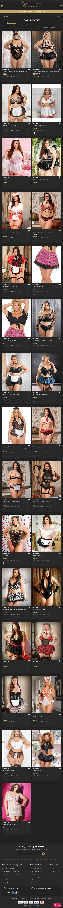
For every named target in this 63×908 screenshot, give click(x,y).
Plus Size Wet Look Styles (10, 880)
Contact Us (54, 880)
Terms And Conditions (37, 871)
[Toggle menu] (2, 6)
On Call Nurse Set (38, 717)
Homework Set (37, 770)
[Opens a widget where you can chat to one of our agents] (57, 905)
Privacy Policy (34, 874)
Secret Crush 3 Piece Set (40, 394)
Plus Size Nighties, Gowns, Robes (12, 874)
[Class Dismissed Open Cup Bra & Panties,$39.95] (46, 425)
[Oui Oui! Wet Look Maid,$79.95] (16, 694)
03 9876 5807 (15, 888)
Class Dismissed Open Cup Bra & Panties (44, 448)
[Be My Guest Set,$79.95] (46, 533)
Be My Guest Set (37, 555)
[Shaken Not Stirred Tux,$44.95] (16, 748)
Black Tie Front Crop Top (9, 340)
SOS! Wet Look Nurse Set (9, 663)
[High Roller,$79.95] (16, 533)
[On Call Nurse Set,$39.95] (46, 694)
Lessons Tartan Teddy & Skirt (41, 663)
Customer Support (44, 888)
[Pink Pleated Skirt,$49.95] (46, 264)
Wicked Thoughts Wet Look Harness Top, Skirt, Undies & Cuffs (46, 72)
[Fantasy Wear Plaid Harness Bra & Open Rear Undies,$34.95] (46, 210)
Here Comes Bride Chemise (10, 824)
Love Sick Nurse (6, 179)
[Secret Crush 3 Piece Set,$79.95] (46, 372)
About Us (53, 871)
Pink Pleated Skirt (38, 286)
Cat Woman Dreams (39, 609)
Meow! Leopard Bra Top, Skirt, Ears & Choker (14, 609)
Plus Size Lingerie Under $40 (11, 871)
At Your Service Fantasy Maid (10, 394)
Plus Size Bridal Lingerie (9, 877)
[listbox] (54, 27)
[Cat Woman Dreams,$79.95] (46, 587)
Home (52, 868)
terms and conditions (49, 859)
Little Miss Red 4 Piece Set (9, 286)
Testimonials (54, 874)
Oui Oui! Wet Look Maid (8, 717)
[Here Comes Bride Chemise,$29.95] (16, 802)
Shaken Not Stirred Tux (8, 770)
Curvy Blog (54, 877)
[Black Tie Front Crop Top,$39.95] (16, 318)
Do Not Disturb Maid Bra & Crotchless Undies (15, 502)
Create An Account (36, 868)
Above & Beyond (34, 906)
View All (6, 883)
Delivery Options (35, 880)
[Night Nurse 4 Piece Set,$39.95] (46, 103)
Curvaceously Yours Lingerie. (24, 898)
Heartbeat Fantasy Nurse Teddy (11, 233)
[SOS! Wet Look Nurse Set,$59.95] (16, 641)
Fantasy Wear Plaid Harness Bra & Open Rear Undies (46, 233)
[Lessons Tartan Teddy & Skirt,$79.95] (46, 641)
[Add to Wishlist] (29, 70)
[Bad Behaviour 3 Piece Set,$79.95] (46, 157)
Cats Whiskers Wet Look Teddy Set (43, 502)
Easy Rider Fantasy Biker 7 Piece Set (43, 340)
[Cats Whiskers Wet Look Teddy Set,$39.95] (46, 479)
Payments (34, 883)
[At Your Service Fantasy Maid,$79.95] (16, 372)
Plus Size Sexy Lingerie (9, 868)
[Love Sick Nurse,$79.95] (16, 157)
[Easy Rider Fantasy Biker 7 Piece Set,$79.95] (46, 318)
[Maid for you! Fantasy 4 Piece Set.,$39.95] (16, 103)
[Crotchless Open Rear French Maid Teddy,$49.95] (16, 425)
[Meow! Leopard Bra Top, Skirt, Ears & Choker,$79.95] (16, 587)
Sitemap (48, 898)
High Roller (5, 555)
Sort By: (45, 27)
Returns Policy (35, 877)
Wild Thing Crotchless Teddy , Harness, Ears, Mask (14, 72)
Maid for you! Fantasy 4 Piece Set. (11, 125)
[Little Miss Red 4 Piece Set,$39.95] (16, 264)
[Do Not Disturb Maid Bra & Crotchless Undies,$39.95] (16, 479)
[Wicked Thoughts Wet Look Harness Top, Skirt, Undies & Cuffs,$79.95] (46, 49)
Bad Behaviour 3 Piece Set (40, 179)
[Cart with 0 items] (61, 6)
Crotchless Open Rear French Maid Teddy (14, 448)
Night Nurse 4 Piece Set (39, 125)
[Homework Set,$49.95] (46, 748)
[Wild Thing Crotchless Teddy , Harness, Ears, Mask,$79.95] (16, 49)
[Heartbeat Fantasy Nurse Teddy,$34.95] (16, 210)
